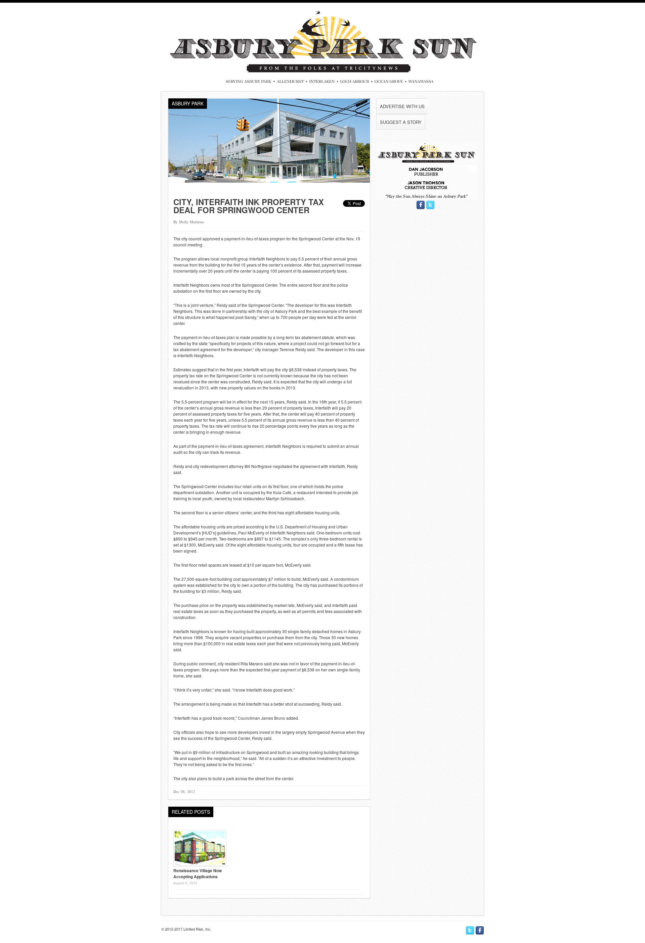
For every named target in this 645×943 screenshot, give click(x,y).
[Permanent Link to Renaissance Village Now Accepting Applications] (199, 864)
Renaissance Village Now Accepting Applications (197, 873)
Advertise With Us (402, 106)
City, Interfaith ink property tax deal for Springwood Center (248, 206)
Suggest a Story (401, 122)
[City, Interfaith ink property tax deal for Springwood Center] (269, 181)
